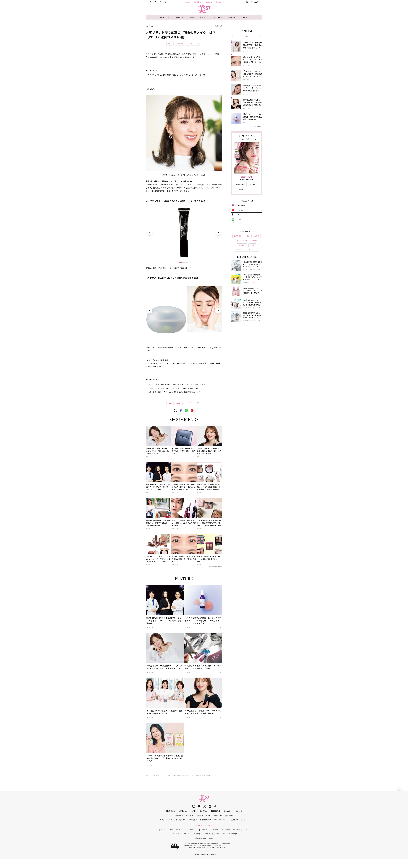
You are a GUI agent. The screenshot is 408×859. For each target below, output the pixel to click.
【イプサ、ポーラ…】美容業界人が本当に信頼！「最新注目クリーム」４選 (176, 384)
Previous (149, 232)
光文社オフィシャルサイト (239, 820)
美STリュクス (220, 2)
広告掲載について (205, 820)
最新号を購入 (240, 184)
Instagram (241, 205)
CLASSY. (163, 830)
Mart (184, 830)
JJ (157, 830)
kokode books (220, 834)
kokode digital (233, 834)
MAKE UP (179, 17)
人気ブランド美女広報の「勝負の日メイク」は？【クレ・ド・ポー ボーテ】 (177, 75)
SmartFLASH (226, 830)
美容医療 (200, 816)
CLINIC (245, 17)
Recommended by (213, 566)
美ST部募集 (255, 2)
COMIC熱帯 (236, 830)
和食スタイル (205, 830)
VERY (171, 830)
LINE (239, 219)
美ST (191, 830)
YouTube (241, 210)
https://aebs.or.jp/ (224, 847)
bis (197, 830)
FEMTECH (217, 17)
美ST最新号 (197, 2)
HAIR (192, 17)
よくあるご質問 (180, 820)
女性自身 (216, 830)
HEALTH (232, 17)
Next (218, 232)
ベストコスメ (208, 2)
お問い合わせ (193, 820)
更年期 (208, 816)
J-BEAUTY (187, 2)
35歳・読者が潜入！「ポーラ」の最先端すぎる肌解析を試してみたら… (175, 392)
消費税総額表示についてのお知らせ (204, 838)
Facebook (241, 224)
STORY (178, 830)
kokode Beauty (208, 834)
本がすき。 (187, 834)
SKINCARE (164, 17)
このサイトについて (166, 820)
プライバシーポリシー (221, 820)
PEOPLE (203, 17)
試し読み (252, 184)
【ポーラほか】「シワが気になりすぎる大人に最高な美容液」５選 (173, 388)
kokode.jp (197, 834)
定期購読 (240, 189)
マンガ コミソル (175, 834)
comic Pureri (247, 830)
